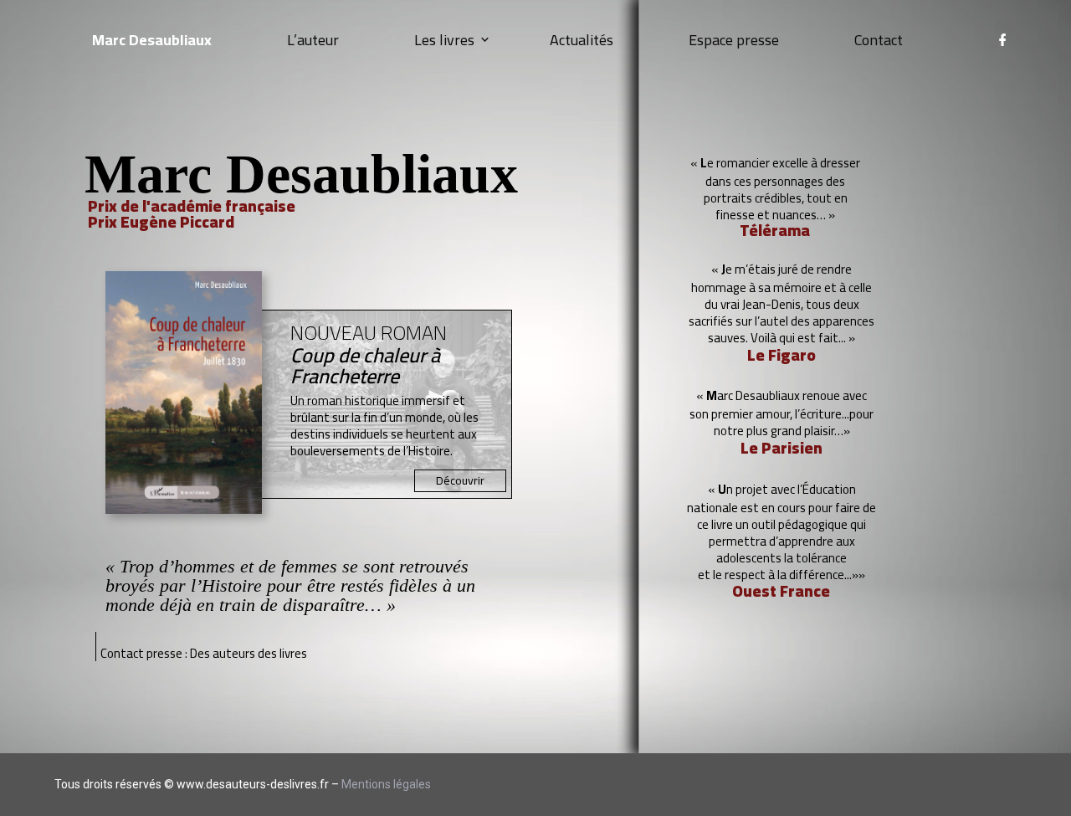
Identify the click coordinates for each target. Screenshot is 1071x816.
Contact (878, 40)
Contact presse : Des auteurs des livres (203, 653)
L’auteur (313, 40)
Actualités (581, 40)
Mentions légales (386, 784)
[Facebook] (1002, 40)
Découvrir (460, 480)
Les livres (444, 40)
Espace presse (734, 40)
